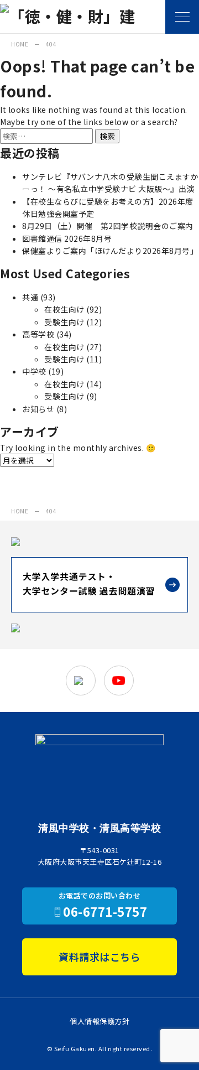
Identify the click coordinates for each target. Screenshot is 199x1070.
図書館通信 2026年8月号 (67, 238)
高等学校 (38, 334)
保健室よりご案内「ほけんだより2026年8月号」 (110, 250)
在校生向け (64, 309)
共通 (30, 297)
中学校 (34, 371)
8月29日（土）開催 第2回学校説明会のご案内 (107, 225)
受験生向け (64, 322)
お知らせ (38, 408)
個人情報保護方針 (99, 1021)
